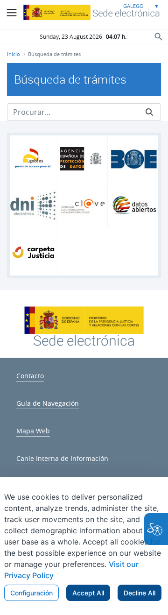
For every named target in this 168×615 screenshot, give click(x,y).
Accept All (88, 593)
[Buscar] (149, 112)
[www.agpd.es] (83, 158)
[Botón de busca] (158, 36)
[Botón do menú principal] (11, 12)
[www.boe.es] (134, 159)
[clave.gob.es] (83, 205)
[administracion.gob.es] (33, 158)
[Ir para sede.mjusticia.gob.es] (84, 339)
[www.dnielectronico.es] (33, 206)
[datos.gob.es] (134, 205)
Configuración (31, 593)
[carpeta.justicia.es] (33, 252)
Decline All (139, 593)
